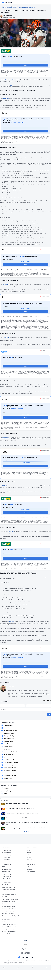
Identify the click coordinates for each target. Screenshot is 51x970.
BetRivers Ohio (5, 437)
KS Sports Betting (6, 852)
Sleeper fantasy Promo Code (9, 894)
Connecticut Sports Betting (10, 730)
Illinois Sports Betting (9, 736)
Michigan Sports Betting (9, 754)
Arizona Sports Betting (9, 725)
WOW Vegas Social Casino (8, 906)
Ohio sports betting (9, 79)
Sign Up (49, 700)
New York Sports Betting (9, 759)
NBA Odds (29, 859)
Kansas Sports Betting (9, 744)
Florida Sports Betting (9, 733)
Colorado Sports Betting (9, 728)
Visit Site (25, 65)
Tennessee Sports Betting (10, 770)
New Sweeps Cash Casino (8, 913)
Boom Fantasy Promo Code (8, 887)
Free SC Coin (5, 896)
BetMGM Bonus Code (7, 922)
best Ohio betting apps (7, 85)
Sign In (45, 700)
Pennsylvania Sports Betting (10, 767)
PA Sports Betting (6, 857)
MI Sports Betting (6, 859)
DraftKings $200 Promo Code (9, 926)
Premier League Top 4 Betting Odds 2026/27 (16, 818)
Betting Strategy (7, 791)
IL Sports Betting (6, 862)
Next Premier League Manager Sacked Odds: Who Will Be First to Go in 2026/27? (25, 828)
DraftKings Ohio (6, 284)
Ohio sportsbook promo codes (14, 639)
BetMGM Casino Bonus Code (9, 924)
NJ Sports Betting (6, 855)
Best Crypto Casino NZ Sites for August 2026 (17, 803)
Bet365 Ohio (5, 485)
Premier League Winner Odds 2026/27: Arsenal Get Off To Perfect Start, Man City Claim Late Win (27, 823)
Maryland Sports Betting (9, 749)
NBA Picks (29, 852)
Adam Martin (8, 15)
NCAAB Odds (30, 862)
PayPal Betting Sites (31, 869)
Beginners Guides (31, 864)
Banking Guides (30, 867)
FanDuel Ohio (5, 337)
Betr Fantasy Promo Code (8, 892)
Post (49, 714)
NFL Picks (29, 850)
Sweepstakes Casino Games (9, 908)
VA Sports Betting (6, 869)
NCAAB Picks (30, 855)
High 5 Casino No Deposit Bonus (10, 899)
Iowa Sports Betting (8, 741)
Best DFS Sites (5, 885)
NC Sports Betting (6, 878)
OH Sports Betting (6, 876)
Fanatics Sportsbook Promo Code (10, 931)
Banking (5, 793)
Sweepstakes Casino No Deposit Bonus (11, 916)
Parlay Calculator (31, 874)
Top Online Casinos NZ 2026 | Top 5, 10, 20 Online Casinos (20, 808)
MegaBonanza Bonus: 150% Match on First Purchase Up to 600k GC (22, 813)
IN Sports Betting (6, 871)
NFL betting (12, 621)
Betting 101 (6, 788)
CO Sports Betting (6, 867)
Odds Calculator (31, 871)
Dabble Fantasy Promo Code (9, 889)
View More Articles (25, 831)
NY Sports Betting (6, 850)
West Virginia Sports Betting (10, 775)
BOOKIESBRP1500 (25, 128)
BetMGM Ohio (5, 98)
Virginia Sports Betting (9, 773)
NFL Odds (29, 857)
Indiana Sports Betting (9, 738)
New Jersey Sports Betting (10, 757)
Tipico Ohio (10, 531)
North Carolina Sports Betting (11, 762)
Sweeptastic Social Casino (8, 901)
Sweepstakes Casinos (7, 904)
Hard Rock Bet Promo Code (8, 934)
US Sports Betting (8, 778)
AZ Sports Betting (6, 864)
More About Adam (12, 688)
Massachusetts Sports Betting (11, 751)
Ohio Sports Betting (8, 765)
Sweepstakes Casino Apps (8, 911)
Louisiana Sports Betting (9, 746)
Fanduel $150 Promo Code (8, 929)
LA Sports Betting (6, 874)
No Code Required (25, 62)
